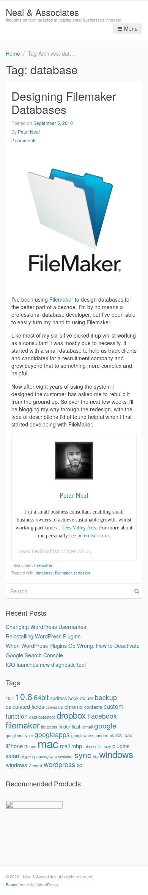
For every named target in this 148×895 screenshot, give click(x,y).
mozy (106, 746)
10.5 (10, 698)
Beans (11, 884)
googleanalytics (19, 735)
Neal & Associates (42, 12)
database (44, 573)
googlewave (82, 735)
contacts (93, 706)
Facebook (102, 716)
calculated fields (25, 706)
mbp (76, 746)
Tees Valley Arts (78, 528)
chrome (74, 706)
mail (65, 746)
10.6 (23, 696)
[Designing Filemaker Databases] (74, 219)
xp (79, 765)
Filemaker (61, 299)
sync (82, 754)
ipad (127, 735)
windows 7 (18, 765)
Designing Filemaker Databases (63, 102)
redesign (82, 573)
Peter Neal (29, 131)
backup (106, 697)
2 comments (23, 140)
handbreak (104, 735)
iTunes (30, 746)
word (37, 765)
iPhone (14, 746)
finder (64, 726)
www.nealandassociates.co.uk (55, 551)
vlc (95, 756)
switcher (65, 756)
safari (12, 756)
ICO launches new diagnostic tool (46, 664)
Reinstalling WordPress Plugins (43, 636)
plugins (120, 746)
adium (86, 698)
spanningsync (44, 756)
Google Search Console (34, 655)
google (105, 725)
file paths (49, 727)
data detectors (42, 717)
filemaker (63, 573)
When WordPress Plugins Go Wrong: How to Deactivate (73, 645)
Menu (131, 28)
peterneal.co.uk (93, 536)
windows (116, 754)
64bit (41, 697)
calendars (54, 707)
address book (64, 698)
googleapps (52, 734)
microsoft (91, 746)
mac (48, 743)
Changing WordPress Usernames (46, 626)
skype (25, 756)
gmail (88, 727)
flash (77, 726)
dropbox (71, 715)
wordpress (59, 764)
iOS (118, 735)
